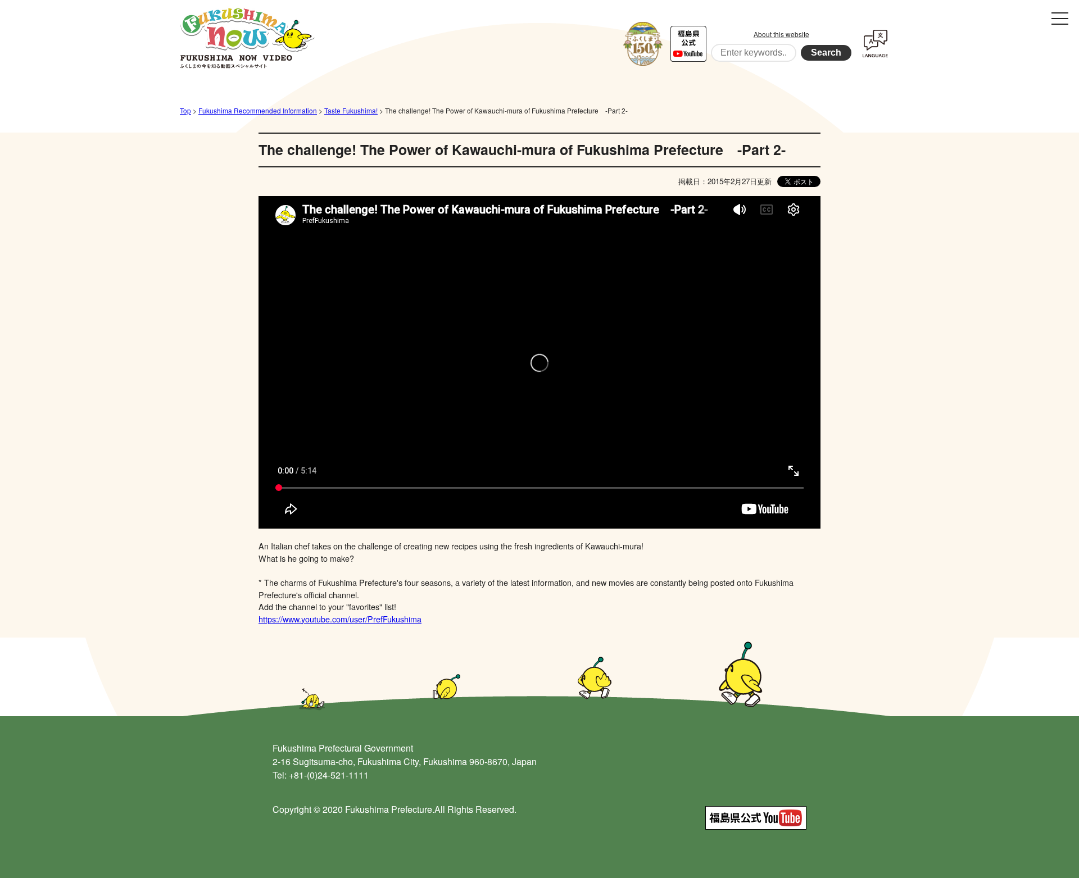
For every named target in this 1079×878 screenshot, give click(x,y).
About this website (781, 34)
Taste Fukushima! (351, 110)
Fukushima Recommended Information (257, 110)
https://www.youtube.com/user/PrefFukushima (340, 619)
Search (826, 52)
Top (185, 110)
